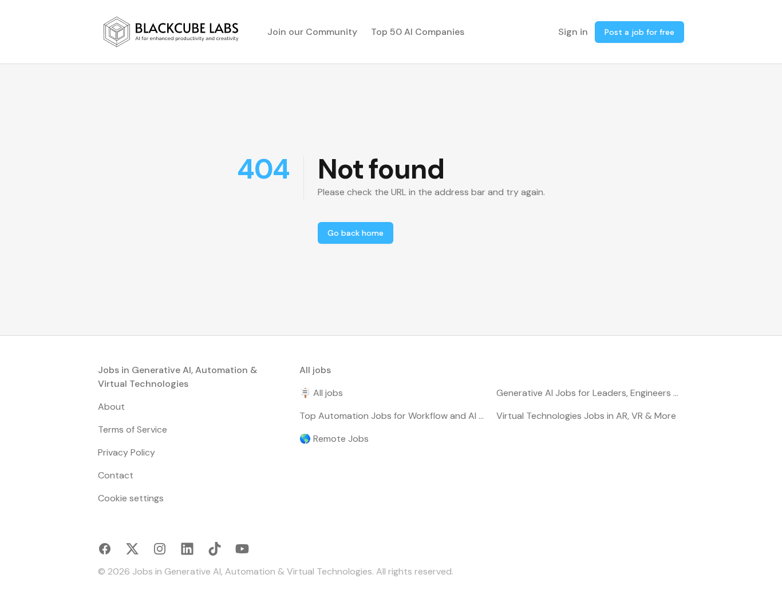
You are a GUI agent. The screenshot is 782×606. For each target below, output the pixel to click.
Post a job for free (639, 32)
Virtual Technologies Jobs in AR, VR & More (586, 416)
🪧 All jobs (321, 393)
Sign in (573, 32)
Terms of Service (132, 429)
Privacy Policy (126, 452)
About (111, 407)
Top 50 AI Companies (417, 32)
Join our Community (312, 32)
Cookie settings (131, 498)
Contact (115, 475)
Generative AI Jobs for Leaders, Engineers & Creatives (590, 393)
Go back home (355, 233)
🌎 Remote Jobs (334, 439)
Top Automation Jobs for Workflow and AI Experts (393, 416)
